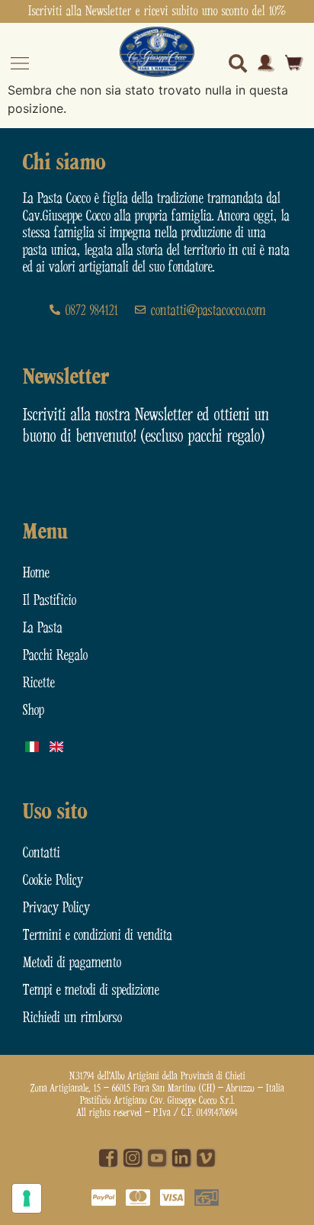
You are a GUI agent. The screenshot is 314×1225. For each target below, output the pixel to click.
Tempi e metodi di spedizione (91, 990)
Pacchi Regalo (55, 655)
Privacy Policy (56, 908)
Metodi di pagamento (72, 963)
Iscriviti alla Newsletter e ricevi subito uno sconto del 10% (157, 11)
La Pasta (42, 628)
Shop (33, 710)
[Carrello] (294, 62)
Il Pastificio (49, 600)
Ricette (39, 683)
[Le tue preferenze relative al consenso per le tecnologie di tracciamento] (26, 1198)
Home (36, 573)
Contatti (41, 853)
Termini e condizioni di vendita (97, 935)
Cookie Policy (53, 880)
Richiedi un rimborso (72, 1018)
